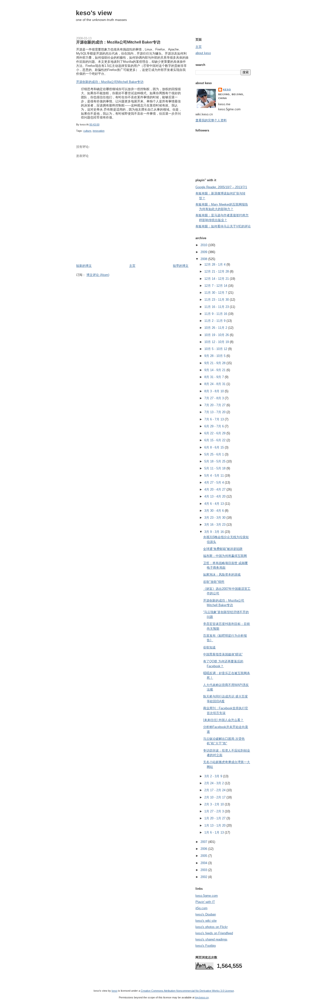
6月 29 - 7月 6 (214, 426)
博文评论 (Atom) (97, 275)
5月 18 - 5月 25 (215, 461)
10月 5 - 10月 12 (216, 349)
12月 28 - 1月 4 (215, 264)
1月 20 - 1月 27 (215, 818)
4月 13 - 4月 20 (215, 496)
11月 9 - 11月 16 (216, 314)
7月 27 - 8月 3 (214, 398)
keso (227, 89)
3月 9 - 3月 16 (214, 532)
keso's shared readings (211, 939)
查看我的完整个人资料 (211, 120)
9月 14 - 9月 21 (215, 370)
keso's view (94, 13)
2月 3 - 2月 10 (214, 804)
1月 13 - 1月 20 (215, 825)
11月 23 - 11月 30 (217, 299)
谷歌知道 (209, 647)
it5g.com (201, 908)
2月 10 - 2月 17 (215, 797)
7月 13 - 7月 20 (215, 412)
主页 (132, 266)
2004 (204, 863)
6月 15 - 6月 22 (215, 440)
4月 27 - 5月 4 (214, 482)
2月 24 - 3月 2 (214, 783)
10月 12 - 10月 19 (217, 342)
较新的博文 (84, 266)
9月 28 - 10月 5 (215, 356)
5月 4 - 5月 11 (214, 475)
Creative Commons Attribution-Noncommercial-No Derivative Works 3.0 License (187, 990)
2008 (204, 259)
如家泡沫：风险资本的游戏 (222, 574)
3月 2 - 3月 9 (213, 776)
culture (87, 130)
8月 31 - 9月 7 (214, 377)
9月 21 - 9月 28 (215, 363)
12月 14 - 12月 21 (217, 278)
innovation (98, 130)
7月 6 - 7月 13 (214, 419)
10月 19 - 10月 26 (217, 335)
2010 (204, 245)
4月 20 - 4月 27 (215, 489)
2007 (204, 842)
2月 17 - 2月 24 (215, 790)
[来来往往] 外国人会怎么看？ (223, 720)
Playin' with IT (205, 902)
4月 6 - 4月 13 (214, 503)
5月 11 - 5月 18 (215, 468)
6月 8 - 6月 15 (214, 447)
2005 (204, 856)
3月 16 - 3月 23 (215, 524)
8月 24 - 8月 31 (215, 384)
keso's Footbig (205, 945)
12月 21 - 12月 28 (217, 271)
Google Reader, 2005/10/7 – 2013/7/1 (221, 187)
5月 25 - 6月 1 (214, 454)
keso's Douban (205, 914)
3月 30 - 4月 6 (214, 510)
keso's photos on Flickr (211, 927)
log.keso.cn (202, 997)
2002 (204, 877)
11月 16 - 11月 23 (217, 307)
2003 (204, 870)
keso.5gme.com (206, 895)
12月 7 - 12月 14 (216, 285)
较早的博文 (180, 266)
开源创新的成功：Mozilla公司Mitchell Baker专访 (118, 42)
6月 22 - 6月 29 (215, 433)
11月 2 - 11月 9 (215, 321)
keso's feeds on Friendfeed (214, 933)
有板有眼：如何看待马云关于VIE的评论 (223, 226)
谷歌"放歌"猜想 (213, 582)
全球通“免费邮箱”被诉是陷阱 (223, 549)
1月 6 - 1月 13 (214, 832)
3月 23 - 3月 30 (215, 517)
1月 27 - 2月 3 (214, 811)
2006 (204, 849)
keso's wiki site (206, 920)
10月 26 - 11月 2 (216, 328)
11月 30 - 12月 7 (216, 292)
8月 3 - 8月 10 (214, 391)
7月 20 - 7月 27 (215, 405)
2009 (204, 252)
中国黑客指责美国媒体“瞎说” (223, 654)
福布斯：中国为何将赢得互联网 (225, 556)
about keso (203, 53)
